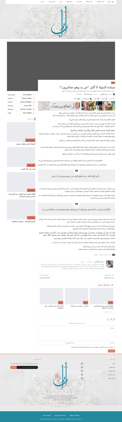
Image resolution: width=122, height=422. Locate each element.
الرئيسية (109, 1)
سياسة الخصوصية (60, 415)
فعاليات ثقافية (111, 378)
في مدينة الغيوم (108, 277)
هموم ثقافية (69, 1)
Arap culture (53, 419)
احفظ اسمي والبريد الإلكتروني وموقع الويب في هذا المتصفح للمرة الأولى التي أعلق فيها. (92, 347)
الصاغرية (101, 254)
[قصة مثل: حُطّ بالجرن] (21, 157)
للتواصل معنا (47, 415)
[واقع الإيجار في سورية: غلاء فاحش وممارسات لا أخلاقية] (101, 296)
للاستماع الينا (61, 402)
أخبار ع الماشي (100, 1)
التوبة (110, 254)
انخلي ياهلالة (89, 1)
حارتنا (113, 82)
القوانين (95, 254)
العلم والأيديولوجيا (45, 277)
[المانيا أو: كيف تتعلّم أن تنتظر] (21, 132)
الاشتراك (13, 367)
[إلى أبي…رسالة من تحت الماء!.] (76, 296)
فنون (61, 1)
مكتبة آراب (79, 1)
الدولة (106, 254)
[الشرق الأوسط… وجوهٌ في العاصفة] (21, 209)
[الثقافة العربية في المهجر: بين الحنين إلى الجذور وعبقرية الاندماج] (21, 182)
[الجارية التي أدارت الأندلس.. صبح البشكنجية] (51, 296)
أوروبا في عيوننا (30, 140)
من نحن (42, 1)
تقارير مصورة (52, 1)
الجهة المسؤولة (74, 415)
